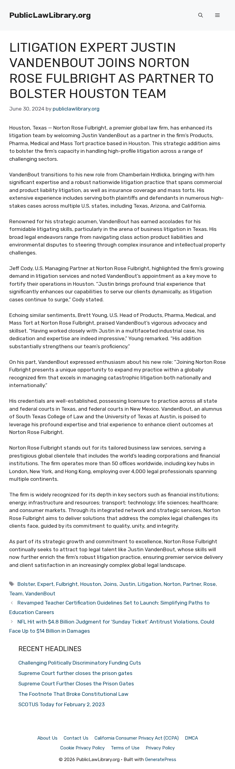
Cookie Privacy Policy (82, 748)
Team (16, 593)
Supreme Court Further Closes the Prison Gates (76, 683)
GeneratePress (160, 759)
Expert (45, 584)
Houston (90, 584)
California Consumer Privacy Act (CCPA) (137, 738)
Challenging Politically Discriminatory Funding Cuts (79, 663)
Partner (192, 584)
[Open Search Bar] (200, 15)
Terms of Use (125, 748)
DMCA (191, 738)
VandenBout (40, 593)
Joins (110, 584)
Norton (172, 584)
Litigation (149, 584)
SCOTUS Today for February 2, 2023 (61, 704)
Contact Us (76, 738)
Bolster (26, 584)
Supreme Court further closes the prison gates (75, 673)
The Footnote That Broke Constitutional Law (73, 694)
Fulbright (67, 584)
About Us (47, 738)
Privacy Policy (160, 748)
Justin (127, 584)
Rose (209, 584)
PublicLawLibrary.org (50, 15)
